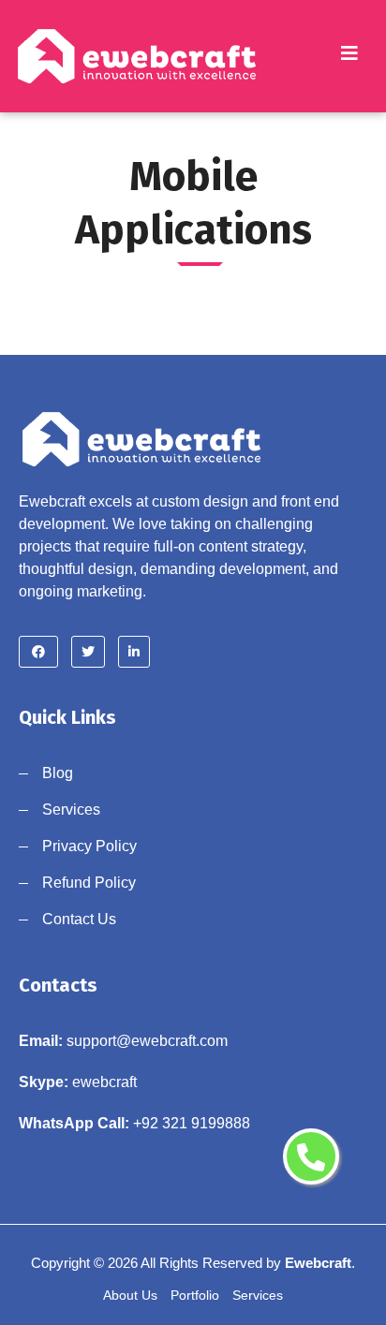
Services (71, 809)
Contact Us (79, 919)
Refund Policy (89, 883)
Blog (57, 773)
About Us (130, 1295)
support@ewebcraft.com (147, 1041)
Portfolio (195, 1295)
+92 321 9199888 (191, 1123)
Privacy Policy (89, 846)
